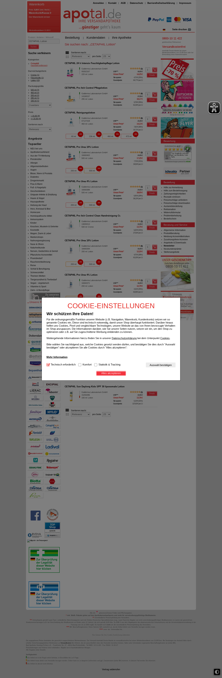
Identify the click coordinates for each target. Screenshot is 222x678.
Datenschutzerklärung (124, 337)
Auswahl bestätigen (161, 364)
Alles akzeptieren (111, 373)
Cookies (165, 337)
